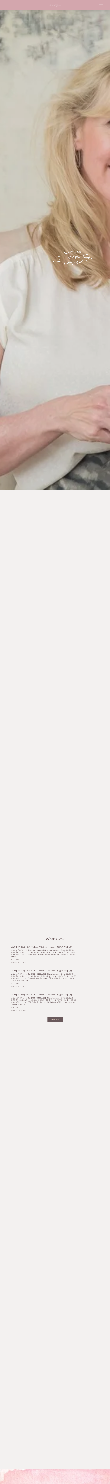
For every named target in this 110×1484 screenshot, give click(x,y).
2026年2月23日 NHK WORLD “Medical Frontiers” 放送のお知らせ (41, 994)
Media (24, 963)
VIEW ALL (55, 1019)
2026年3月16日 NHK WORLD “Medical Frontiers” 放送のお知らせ (41, 971)
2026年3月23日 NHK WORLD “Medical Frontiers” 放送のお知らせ (41, 947)
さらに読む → (16, 959)
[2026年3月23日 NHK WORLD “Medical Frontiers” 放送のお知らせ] (33, 945)
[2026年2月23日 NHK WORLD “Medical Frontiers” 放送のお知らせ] (33, 992)
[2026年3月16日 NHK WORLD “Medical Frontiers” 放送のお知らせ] (33, 968)
